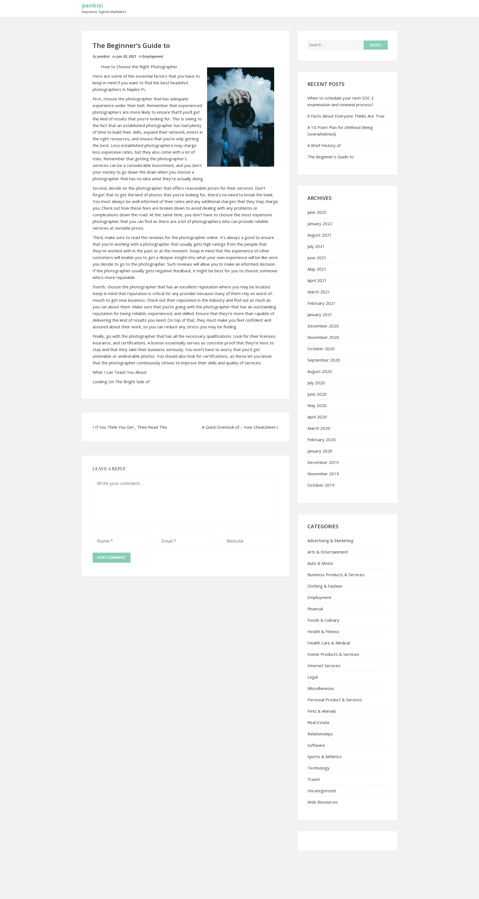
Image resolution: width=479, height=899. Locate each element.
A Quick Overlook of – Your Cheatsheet (239, 427)
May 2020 (317, 405)
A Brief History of (324, 145)
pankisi (92, 5)
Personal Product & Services (334, 699)
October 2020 (321, 348)
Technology (318, 768)
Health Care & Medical (328, 643)
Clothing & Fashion (324, 586)
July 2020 (316, 382)
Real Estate (318, 722)
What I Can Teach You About (120, 372)
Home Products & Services (333, 654)
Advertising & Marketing (330, 540)
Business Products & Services (336, 574)
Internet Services (323, 665)
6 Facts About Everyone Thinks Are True (345, 116)
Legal (312, 677)
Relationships (320, 734)
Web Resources (322, 802)
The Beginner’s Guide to (330, 156)
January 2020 (319, 451)
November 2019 (323, 473)
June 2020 (317, 394)
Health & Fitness (323, 631)
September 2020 (323, 360)
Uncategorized (321, 790)
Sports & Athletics (324, 756)
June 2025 (317, 212)
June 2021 (317, 257)
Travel (313, 779)
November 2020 (323, 337)
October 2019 (321, 485)
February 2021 (321, 303)
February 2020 (321, 439)
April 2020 (317, 417)
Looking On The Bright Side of (121, 381)
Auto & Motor (320, 563)
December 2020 (323, 326)
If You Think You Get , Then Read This (131, 427)
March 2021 (318, 291)
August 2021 (319, 235)
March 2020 (318, 428)
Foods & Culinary (323, 620)
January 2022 (319, 223)
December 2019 (323, 462)
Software (316, 745)
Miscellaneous (320, 688)
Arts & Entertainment (327, 552)
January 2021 (319, 314)
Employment (152, 56)
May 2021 (317, 269)
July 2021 (316, 246)
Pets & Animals (321, 711)
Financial (315, 608)
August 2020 (319, 371)
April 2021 (317, 280)
